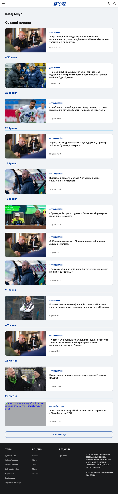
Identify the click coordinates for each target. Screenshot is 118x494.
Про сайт (63, 456)
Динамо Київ (10, 456)
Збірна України (11, 460)
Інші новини (10, 478)
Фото (34, 465)
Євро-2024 (9, 473)
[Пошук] (114, 3)
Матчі (34, 460)
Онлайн (35, 473)
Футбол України (11, 465)
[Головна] (59, 3)
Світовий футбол (12, 469)
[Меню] (6, 3)
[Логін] (109, 3)
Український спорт (13, 482)
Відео (34, 469)
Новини (35, 456)
